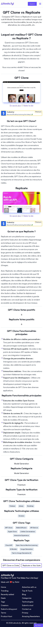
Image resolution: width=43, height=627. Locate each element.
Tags (3, 602)
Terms (3, 613)
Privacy (25, 613)
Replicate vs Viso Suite (32, 565)
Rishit (17, 582)
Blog (24, 594)
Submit (32, 4)
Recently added (7, 594)
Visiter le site (28, 105)
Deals (3, 598)
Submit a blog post (9, 609)
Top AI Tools (27, 591)
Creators (4, 605)
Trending (4, 591)
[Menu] (40, 4)
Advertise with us (29, 587)
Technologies (27, 602)
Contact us (26, 609)
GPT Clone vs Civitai (10, 565)
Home (3, 587)
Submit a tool (27, 605)
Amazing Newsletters (31, 616)
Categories (26, 598)
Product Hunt (6, 616)
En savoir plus (15, 105)
